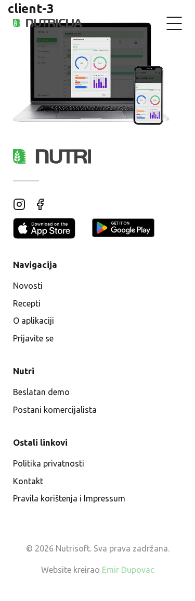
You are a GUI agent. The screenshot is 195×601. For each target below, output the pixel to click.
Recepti (27, 303)
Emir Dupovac (128, 569)
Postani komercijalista (55, 410)
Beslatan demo (41, 392)
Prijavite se (33, 338)
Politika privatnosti (48, 463)
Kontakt (28, 481)
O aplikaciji (33, 320)
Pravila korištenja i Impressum (69, 498)
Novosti (28, 285)
